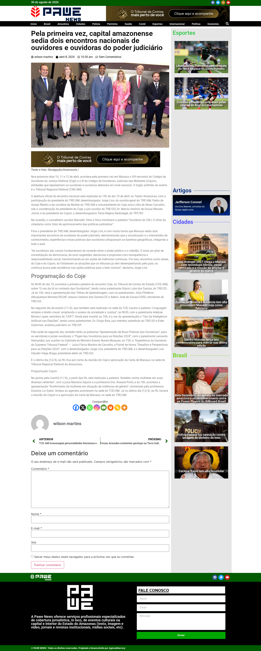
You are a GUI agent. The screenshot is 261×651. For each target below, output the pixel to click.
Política (196, 24)
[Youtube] (228, 2)
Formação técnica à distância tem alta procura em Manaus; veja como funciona (201, 305)
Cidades (80, 24)
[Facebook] (213, 2)
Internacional (177, 24)
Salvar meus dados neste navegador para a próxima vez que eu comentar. (84, 556)
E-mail (36, 528)
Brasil (47, 24)
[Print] (110, 407)
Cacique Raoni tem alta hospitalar (201, 471)
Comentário (40, 468)
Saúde (128, 24)
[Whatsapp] (90, 407)
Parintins (112, 24)
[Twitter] (218, 2)
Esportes (157, 24)
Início (34, 24)
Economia (213, 24)
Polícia (96, 24)
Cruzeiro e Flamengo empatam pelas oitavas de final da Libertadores (201, 103)
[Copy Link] (117, 407)
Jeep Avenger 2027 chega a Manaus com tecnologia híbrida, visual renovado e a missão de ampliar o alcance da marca (201, 266)
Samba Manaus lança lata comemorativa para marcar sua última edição (201, 342)
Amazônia (63, 24)
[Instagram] (223, 2)
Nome (36, 514)
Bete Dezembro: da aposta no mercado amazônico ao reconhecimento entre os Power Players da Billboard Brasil (201, 398)
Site (33, 542)
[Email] (103, 407)
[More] (124, 407)
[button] (227, 23)
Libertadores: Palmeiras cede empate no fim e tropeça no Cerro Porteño (201, 67)
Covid (142, 24)
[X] (83, 407)
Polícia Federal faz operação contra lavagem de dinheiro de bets (201, 436)
